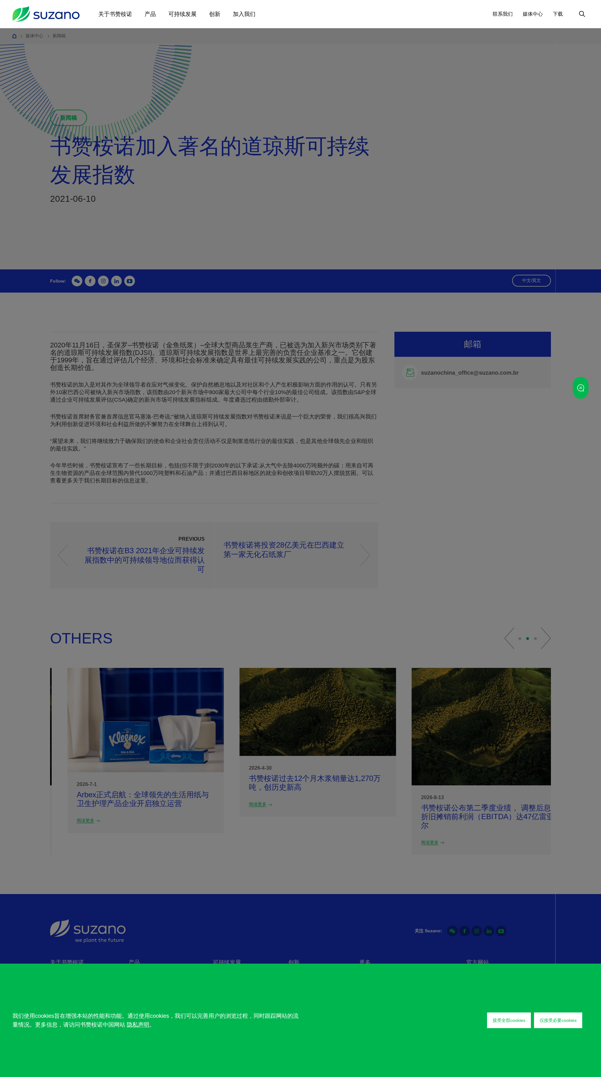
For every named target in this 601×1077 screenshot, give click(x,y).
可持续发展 (182, 14)
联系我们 (503, 14)
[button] (509, 638)
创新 (214, 14)
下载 (558, 14)
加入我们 (244, 14)
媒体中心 (533, 14)
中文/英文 (531, 280)
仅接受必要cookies (558, 1020)
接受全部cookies (509, 1020)
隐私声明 (138, 1025)
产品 (150, 14)
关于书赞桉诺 (115, 14)
